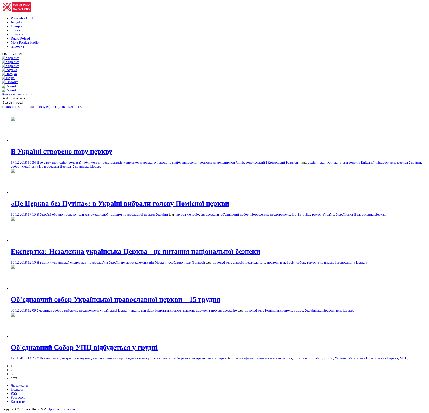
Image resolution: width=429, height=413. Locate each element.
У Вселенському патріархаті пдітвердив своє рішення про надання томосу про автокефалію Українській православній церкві (132, 358)
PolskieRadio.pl (22, 18)
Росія (290, 262)
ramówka (17, 46)
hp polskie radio (187, 214)
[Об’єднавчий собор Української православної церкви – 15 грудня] (32, 288)
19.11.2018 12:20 (23, 358)
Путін (296, 214)
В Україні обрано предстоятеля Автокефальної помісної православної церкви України (103, 214)
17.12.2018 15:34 (24, 162)
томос (316, 214)
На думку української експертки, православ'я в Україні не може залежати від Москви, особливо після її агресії (121, 262)
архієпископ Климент (324, 162)
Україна (328, 214)
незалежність (255, 262)
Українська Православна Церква (46, 166)
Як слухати (19, 385)
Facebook (18, 397)
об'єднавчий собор (235, 214)
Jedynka (16, 22)
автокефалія (210, 214)
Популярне (46, 107)
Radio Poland (20, 38)
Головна (8, 107)
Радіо (32, 107)
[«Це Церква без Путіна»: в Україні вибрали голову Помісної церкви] (32, 192)
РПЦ (306, 214)
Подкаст (17, 389)
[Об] (32, 336)
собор (15, 166)
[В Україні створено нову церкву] (32, 140)
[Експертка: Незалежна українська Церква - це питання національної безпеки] (32, 240)
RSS (14, 393)
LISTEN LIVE (12, 54)
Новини (21, 107)
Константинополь (278, 310)
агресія (238, 262)
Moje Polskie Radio (25, 42)
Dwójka (16, 26)
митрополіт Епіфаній (359, 162)
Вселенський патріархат (273, 358)
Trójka (15, 30)
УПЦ (404, 358)
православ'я (276, 262)
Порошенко (259, 214)
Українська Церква (87, 166)
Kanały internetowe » (17, 94)
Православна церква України (398, 162)
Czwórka (17, 34)
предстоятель (280, 214)
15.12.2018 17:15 (24, 214)
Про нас (61, 107)
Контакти (75, 107)
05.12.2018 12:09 (24, 310)
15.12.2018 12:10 (24, 262)
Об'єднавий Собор (308, 358)
